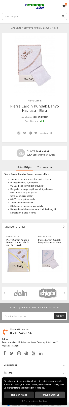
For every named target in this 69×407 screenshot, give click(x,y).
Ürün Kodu (26, 116)
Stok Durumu (32, 121)
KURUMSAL (10, 365)
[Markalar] (20, 293)
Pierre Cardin (35, 100)
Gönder (60, 316)
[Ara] (63, 16)
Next (63, 226)
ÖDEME (8, 373)
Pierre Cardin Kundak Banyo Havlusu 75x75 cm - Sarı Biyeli (17, 242)
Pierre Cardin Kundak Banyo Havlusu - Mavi (49, 241)
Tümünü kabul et (50, 394)
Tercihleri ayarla (19, 394)
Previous (5, 226)
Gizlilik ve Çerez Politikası (35, 401)
